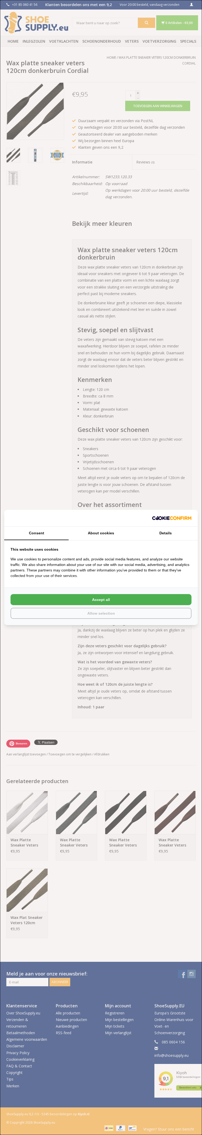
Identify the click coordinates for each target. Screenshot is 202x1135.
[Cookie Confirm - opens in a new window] (171, 518)
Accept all (101, 600)
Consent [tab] (36, 533)
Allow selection (101, 613)
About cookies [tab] (101, 533)
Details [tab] (165, 533)
